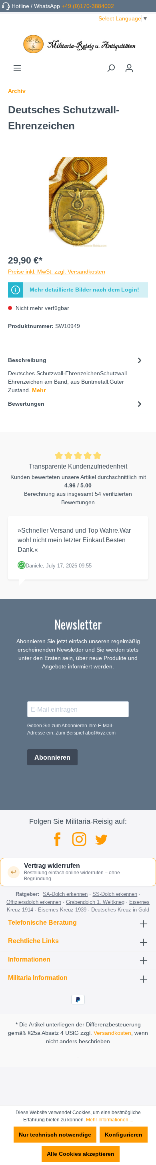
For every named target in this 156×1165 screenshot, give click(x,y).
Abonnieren (52, 757)
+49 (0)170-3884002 (88, 6)
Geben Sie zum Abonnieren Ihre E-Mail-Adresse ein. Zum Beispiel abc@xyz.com (71, 729)
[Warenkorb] (143, 65)
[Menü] (17, 68)
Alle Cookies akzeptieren (80, 1154)
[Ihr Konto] (129, 68)
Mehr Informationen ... (109, 1120)
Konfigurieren (123, 1134)
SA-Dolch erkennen (65, 894)
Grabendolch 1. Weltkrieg (95, 902)
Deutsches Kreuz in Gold (120, 910)
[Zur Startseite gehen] (78, 44)
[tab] (76, 374)
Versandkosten (112, 1033)
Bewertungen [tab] (26, 403)
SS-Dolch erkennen (114, 894)
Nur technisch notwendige (55, 1134)
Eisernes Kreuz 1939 (62, 910)
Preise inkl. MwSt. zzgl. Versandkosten (56, 271)
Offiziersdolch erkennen (33, 902)
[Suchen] (111, 68)
